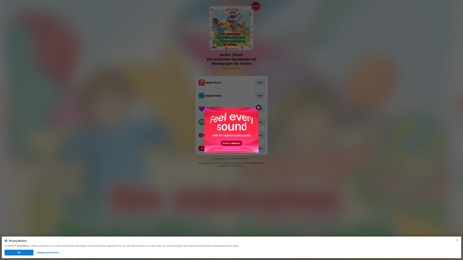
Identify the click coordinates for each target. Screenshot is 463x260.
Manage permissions (48, 252)
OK (19, 252)
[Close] (457, 240)
